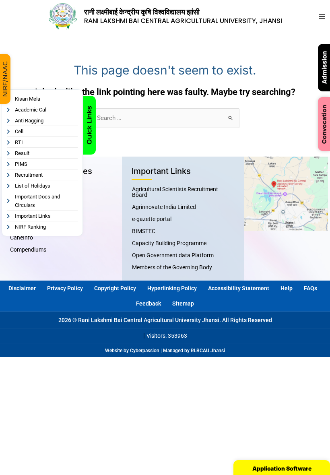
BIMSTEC (143, 231)
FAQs (310, 288)
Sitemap (183, 303)
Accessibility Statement (238, 288)
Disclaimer (22, 288)
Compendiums (28, 249)
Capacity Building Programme (169, 243)
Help (286, 288)
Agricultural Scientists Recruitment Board (175, 192)
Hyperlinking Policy (172, 288)
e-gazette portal (151, 219)
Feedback (148, 303)
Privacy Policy (65, 288)
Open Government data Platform (173, 255)
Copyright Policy (115, 288)
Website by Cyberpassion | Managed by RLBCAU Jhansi (165, 350)
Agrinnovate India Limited (164, 207)
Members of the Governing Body (172, 267)
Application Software (281, 468)
